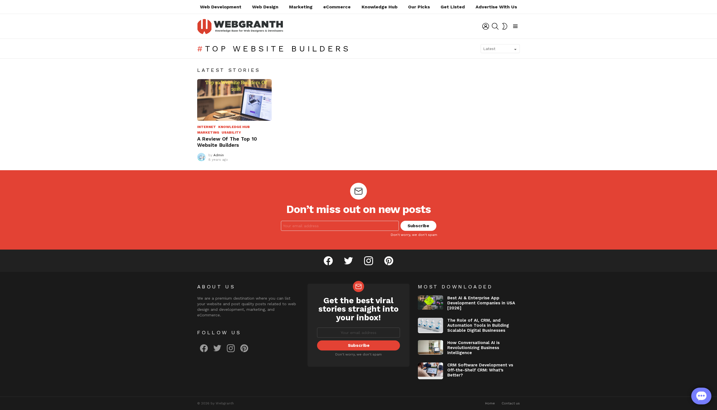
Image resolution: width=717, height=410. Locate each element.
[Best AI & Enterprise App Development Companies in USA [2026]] (430, 302)
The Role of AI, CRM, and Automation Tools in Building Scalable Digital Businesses (478, 325)
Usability (231, 132)
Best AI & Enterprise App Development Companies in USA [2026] (481, 303)
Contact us (511, 403)
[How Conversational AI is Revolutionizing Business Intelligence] (430, 347)
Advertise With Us (496, 7)
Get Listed (453, 7)
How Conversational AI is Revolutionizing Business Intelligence (473, 347)
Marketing (301, 7)
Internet (206, 127)
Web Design (265, 7)
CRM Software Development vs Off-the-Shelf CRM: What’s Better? (480, 370)
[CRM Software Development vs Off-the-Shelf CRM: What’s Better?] (430, 370)
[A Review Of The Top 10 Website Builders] (234, 100)
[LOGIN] (485, 26)
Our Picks (419, 7)
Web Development (220, 7)
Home (490, 403)
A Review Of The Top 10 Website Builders (227, 142)
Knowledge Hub (379, 7)
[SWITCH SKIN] (504, 26)
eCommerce (337, 7)
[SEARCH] (495, 26)
